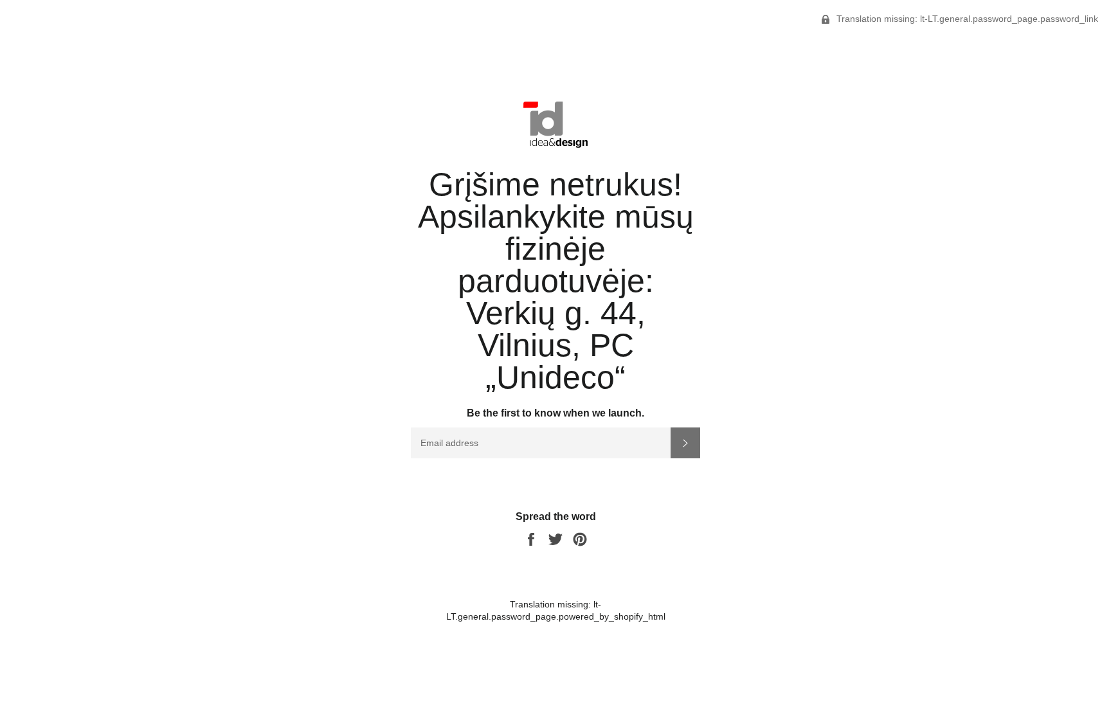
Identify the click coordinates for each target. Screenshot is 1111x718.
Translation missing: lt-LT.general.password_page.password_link (966, 18)
